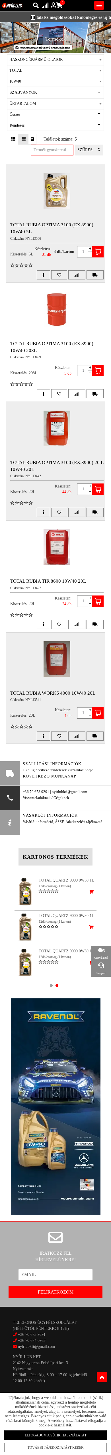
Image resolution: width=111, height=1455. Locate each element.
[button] (55, 92)
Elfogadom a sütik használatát (56, 1435)
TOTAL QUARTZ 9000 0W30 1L (66, 880)
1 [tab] (51, 985)
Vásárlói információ (38, 822)
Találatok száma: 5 (60, 139)
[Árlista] (32, 139)
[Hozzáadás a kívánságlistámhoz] (59, 274)
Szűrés (84, 150)
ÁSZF (59, 822)
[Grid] (13, 139)
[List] (23, 139)
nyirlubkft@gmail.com (36, 1346)
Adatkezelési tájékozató (83, 822)
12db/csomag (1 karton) (55, 886)
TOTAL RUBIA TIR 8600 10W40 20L (48, 581)
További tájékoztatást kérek (56, 1448)
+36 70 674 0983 (32, 1340)
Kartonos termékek (55, 857)
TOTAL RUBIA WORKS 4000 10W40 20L (52, 693)
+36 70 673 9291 (32, 1334)
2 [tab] (57, 985)
